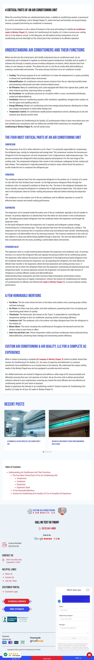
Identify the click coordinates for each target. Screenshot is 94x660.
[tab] (43, 451)
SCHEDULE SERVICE (17, 601)
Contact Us (9, 577)
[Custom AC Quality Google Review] (43, 538)
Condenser (21, 481)
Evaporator (21, 484)
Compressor (22, 478)
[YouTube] (59, 539)
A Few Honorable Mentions (23, 490)
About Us (8, 574)
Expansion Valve (23, 487)
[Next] (86, 430)
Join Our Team (11, 581)
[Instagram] (56, 539)
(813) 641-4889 (49, 528)
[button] (11, 654)
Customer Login (11, 592)
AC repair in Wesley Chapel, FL (52, 282)
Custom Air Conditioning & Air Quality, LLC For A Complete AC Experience (42, 493)
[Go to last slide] (7, 430)
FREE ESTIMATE (17, 609)
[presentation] (24, 423)
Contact (8, 120)
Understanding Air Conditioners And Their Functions (29, 472)
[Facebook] (54, 539)
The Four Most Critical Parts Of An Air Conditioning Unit (35, 475)
